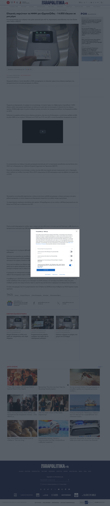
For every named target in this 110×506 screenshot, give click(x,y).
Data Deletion (48, 274)
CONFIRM (45, 269)
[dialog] (55, 253)
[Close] (77, 231)
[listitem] (55, 249)
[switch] (70, 251)
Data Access (55, 274)
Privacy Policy (62, 274)
